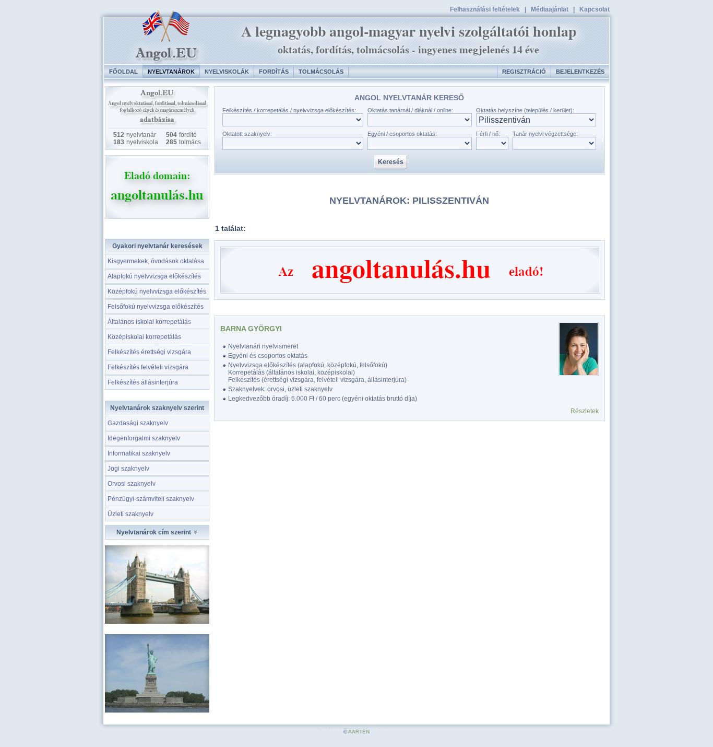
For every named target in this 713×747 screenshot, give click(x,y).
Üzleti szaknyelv (130, 514)
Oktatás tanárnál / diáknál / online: (410, 110)
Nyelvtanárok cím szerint (154, 532)
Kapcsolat (594, 9)
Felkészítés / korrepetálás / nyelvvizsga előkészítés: (289, 110)
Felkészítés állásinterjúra (143, 382)
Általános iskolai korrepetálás (149, 321)
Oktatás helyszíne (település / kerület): (525, 110)
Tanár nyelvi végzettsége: (545, 134)
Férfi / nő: (488, 134)
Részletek (585, 411)
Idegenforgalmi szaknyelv (144, 438)
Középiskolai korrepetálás (144, 337)
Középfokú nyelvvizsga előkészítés (157, 291)
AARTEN (359, 731)
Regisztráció (524, 71)
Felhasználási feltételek (485, 9)
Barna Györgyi (251, 328)
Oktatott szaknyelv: (247, 134)
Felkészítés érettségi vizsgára (149, 352)
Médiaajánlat (549, 9)
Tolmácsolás (321, 71)
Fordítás (274, 71)
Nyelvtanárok (171, 71)
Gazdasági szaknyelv (138, 423)
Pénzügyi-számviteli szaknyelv (151, 499)
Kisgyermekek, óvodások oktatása (156, 261)
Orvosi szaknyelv (132, 483)
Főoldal (123, 71)
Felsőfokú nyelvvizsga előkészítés (156, 306)
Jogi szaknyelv (128, 468)
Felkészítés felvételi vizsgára (148, 367)
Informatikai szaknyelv (139, 453)
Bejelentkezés (580, 71)
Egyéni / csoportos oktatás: (402, 134)
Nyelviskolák (227, 71)
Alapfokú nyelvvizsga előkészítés (154, 276)
